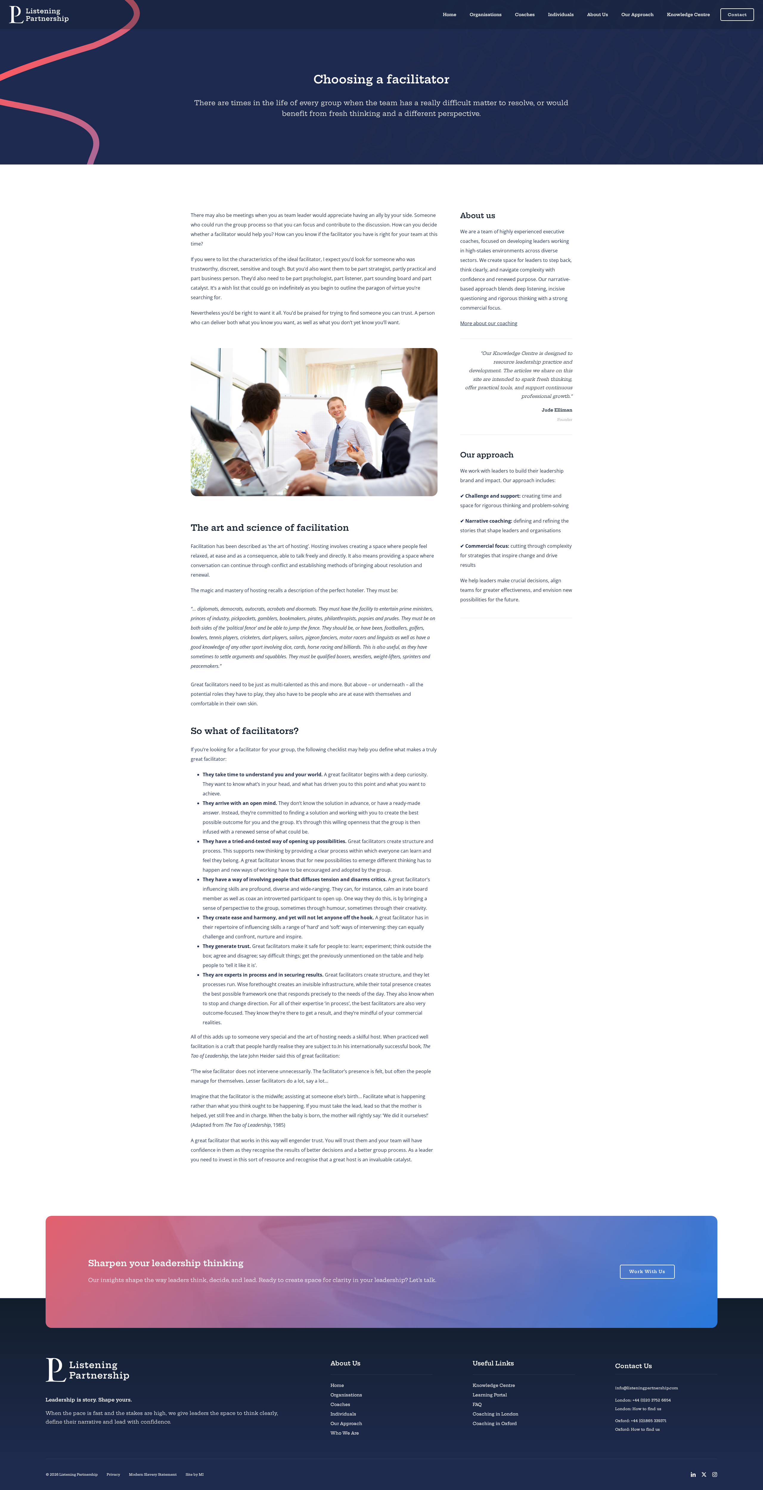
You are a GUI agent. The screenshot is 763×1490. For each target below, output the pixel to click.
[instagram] (714, 1474)
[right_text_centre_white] (39, 8)
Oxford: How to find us (637, 1429)
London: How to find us (638, 1409)
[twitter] (704, 1474)
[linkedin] (693, 1474)
